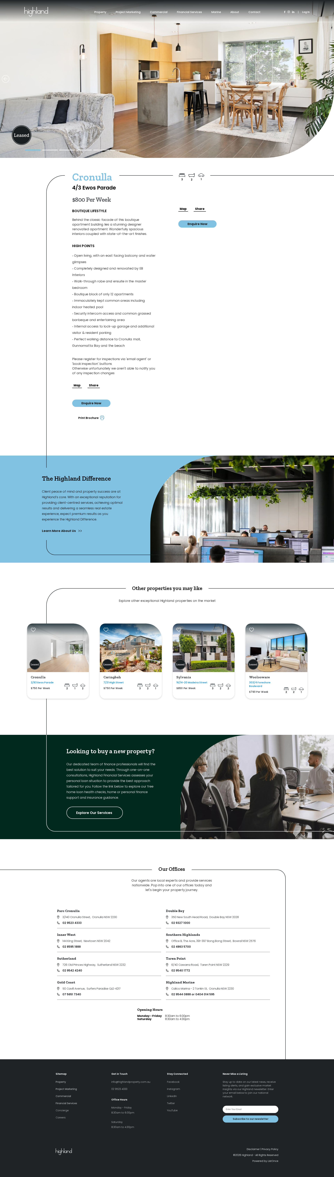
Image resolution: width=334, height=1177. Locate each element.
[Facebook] (284, 12)
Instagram (173, 1089)
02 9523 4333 (72, 923)
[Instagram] (289, 12)
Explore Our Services (94, 812)
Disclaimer (253, 1149)
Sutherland (66, 958)
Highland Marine (180, 982)
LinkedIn (172, 1096)
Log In (306, 12)
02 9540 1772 (180, 971)
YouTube (172, 1110)
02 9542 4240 (72, 971)
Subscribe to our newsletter (250, 1119)
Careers (61, 1117)
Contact (254, 12)
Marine (216, 12)
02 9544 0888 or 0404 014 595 (192, 994)
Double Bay (175, 911)
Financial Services (189, 12)
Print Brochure (89, 418)
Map (77, 385)
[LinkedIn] (293, 12)
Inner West (66, 935)
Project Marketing (128, 12)
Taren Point (176, 958)
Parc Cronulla (68, 911)
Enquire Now (91, 403)
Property (100, 12)
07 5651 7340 (71, 994)
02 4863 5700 (181, 947)
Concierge (62, 1110)
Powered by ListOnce (265, 1161)
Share (93, 385)
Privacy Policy (270, 1149)
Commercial (159, 12)
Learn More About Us (59, 531)
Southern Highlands (183, 935)
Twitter (171, 1103)
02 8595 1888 (71, 947)
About (234, 12)
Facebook (173, 1082)
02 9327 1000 (180, 923)
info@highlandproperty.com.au (130, 1082)
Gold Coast (66, 982)
